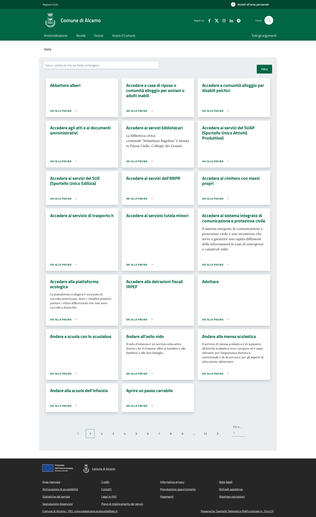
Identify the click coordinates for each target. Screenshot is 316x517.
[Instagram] (222, 20)
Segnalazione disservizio (57, 504)
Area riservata (51, 482)
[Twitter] (215, 20)
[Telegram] (237, 20)
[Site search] (268, 20)
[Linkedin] (230, 20)
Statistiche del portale (56, 496)
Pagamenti (167, 496)
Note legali (225, 482)
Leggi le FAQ (109, 496)
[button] (250, 4)
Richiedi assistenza (231, 489)
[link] (64, 111)
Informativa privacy (172, 482)
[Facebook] (208, 20)
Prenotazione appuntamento (178, 489)
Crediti (105, 482)
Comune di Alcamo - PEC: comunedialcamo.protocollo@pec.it (80, 511)
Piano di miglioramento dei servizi (122, 504)
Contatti (106, 489)
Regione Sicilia (50, 4)
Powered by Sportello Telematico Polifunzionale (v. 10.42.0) (237, 511)
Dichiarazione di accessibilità (60, 489)
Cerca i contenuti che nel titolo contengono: (72, 65)
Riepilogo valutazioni (232, 496)
